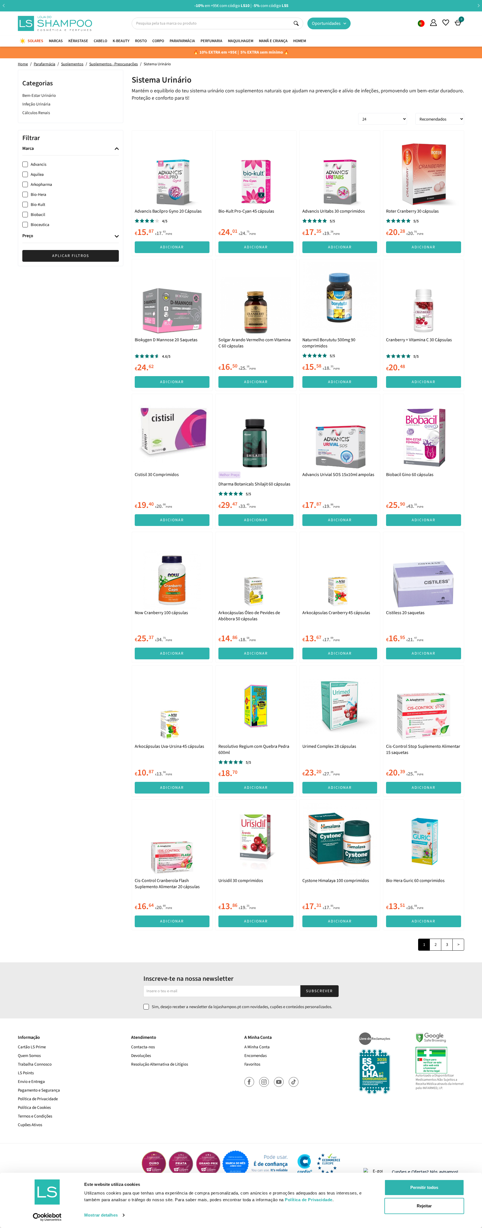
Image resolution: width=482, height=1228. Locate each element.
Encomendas (255, 1056)
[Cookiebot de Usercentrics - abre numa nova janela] (47, 1217)
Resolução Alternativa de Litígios (159, 1064)
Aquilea (37, 174)
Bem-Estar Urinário (39, 95)
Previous (3, 5)
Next (478, 5)
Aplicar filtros (70, 256)
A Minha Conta (257, 1047)
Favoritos (252, 1064)
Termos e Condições (35, 1116)
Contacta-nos (143, 1047)
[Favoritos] (446, 22)
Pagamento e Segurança (39, 1090)
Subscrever (319, 991)
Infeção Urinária (36, 104)
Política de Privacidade (38, 1099)
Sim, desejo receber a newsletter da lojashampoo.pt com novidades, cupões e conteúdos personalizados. (242, 1007)
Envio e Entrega (31, 1082)
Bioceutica (40, 225)
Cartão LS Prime (32, 1047)
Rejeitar (424, 1205)
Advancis (38, 164)
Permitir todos (424, 1187)
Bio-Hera (38, 195)
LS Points (26, 1073)
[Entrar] (433, 22)
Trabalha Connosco (35, 1064)
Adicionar (172, 247)
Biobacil (38, 215)
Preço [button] (27, 236)
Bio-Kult (38, 205)
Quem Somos (421, 23)
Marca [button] (28, 148)
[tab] (70, 149)
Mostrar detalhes (101, 1215)
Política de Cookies (34, 1108)
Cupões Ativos (30, 1125)
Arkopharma (41, 185)
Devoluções (141, 1056)
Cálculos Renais (36, 113)
